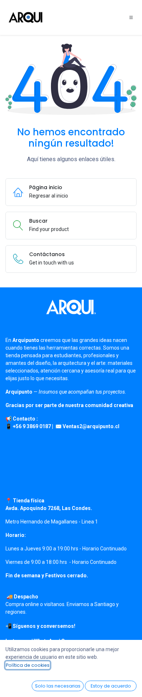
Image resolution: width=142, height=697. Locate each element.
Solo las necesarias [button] (57, 686)
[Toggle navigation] (131, 17)
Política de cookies (28, 665)
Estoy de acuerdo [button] (111, 686)
